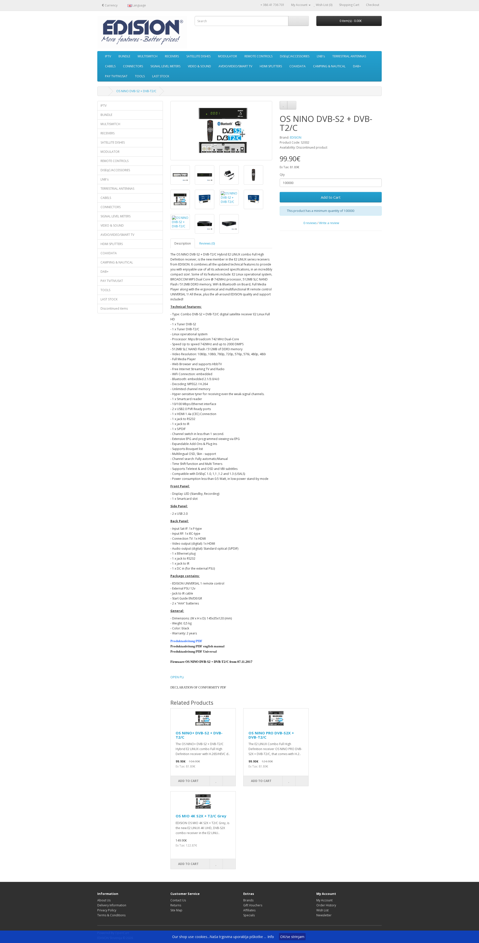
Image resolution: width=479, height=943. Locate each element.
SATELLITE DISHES (198, 56)
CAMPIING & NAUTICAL (329, 66)
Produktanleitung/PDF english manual (197, 646)
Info (270, 936)
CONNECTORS (133, 66)
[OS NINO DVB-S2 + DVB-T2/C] (221, 130)
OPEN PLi (177, 677)
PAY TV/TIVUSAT (116, 76)
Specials (249, 915)
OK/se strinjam (292, 936)
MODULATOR (227, 56)
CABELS (110, 66)
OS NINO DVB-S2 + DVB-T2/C (136, 91)
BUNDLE (124, 56)
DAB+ (357, 66)
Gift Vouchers (252, 905)
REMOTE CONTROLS (258, 56)
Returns (175, 905)
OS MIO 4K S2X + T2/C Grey (201, 815)
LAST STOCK (160, 76)
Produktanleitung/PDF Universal (193, 651)
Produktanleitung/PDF (186, 641)
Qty (282, 174)
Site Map (176, 910)
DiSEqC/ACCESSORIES (294, 56)
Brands (248, 900)
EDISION (295, 137)
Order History (326, 905)
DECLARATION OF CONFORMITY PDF (198, 687)
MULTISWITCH (147, 56)
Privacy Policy (106, 910)
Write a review (329, 223)
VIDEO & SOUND (199, 66)
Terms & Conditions (111, 915)
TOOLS (140, 76)
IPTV (108, 56)
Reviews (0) (207, 243)
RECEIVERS (172, 56)
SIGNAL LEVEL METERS (165, 66)
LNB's (321, 56)
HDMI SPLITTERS (271, 66)
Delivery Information (111, 905)
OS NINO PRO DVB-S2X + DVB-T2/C (271, 735)
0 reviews (310, 223)
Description (182, 243)
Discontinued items (114, 308)
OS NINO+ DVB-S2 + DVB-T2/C (199, 735)
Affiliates (249, 910)
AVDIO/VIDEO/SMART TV (235, 66)
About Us (104, 900)
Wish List (322, 910)
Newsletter (324, 915)
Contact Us (178, 900)
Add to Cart (331, 197)
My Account (324, 900)
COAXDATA (297, 66)
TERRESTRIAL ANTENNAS (349, 56)
